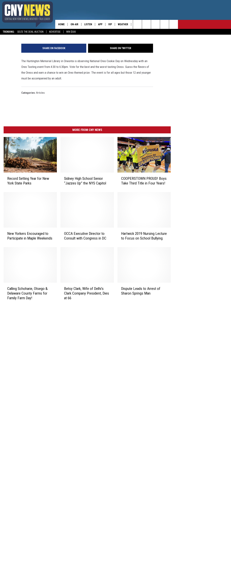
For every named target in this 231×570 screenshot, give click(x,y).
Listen (88, 24)
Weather (123, 24)
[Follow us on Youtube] (173, 24)
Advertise (55, 31)
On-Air (74, 24)
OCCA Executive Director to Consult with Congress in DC (85, 235)
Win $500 (71, 31)
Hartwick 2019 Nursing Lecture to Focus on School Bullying (144, 235)
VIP (110, 24)
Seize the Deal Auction (30, 31)
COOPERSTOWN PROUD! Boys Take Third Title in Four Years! (144, 180)
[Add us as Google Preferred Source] (146, 24)
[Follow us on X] (164, 24)
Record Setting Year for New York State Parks (28, 180)
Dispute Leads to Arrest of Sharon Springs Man (140, 290)
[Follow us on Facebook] (155, 24)
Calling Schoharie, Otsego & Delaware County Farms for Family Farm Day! (27, 293)
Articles (40, 92)
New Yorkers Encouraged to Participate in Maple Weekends (29, 235)
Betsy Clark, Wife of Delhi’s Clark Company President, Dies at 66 (86, 293)
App (100, 24)
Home (61, 24)
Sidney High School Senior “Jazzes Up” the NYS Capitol (85, 180)
